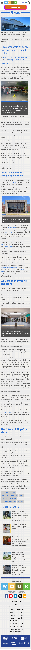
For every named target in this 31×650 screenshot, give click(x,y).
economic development (10, 495)
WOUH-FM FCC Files (16, 626)
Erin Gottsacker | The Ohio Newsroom (15, 57)
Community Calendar (16, 607)
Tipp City (20, 501)
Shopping (13, 498)
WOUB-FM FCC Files (16, 621)
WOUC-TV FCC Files (16, 615)
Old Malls (5, 498)
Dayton (13, 492)
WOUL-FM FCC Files (16, 629)
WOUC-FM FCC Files (16, 624)
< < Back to (4, 63)
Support (16, 604)
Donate (16, 7)
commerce (5, 492)
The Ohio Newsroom (9, 501)
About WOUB (16, 601)
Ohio (21, 495)
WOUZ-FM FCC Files (16, 632)
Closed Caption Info (16, 610)
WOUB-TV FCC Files (16, 612)
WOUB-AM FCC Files (16, 618)
